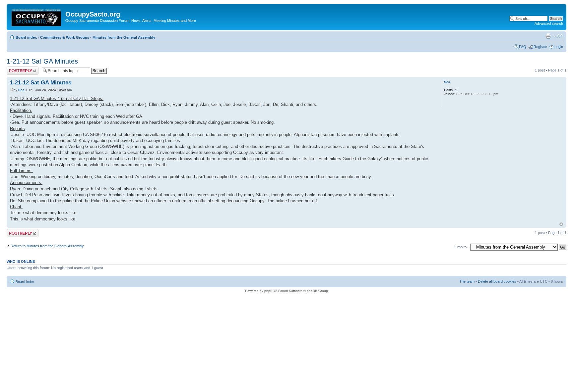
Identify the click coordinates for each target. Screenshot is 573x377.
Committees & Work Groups (64, 37)
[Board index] (36, 16)
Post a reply (16, 69)
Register (540, 47)
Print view (548, 36)
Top (561, 224)
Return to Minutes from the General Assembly (47, 246)
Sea (21, 90)
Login (558, 47)
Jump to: (461, 247)
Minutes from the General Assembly (124, 37)
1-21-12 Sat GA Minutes (42, 61)
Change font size (558, 36)
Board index (26, 37)
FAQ (522, 47)
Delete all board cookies (497, 281)
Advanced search (549, 23)
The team (467, 281)
